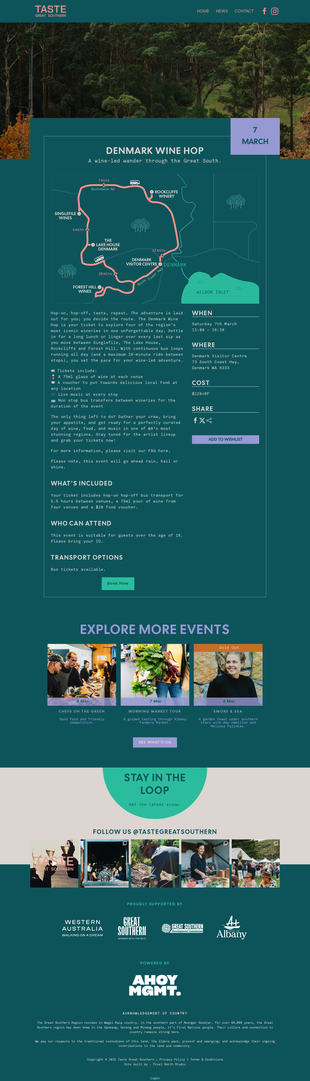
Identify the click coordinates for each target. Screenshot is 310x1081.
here (163, 451)
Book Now (118, 583)
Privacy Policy (172, 1059)
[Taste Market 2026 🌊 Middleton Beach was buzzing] (256, 863)
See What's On (155, 742)
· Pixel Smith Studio (168, 1064)
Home (203, 11)
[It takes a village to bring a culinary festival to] (105, 863)
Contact (244, 11)
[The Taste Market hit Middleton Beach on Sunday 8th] (205, 863)
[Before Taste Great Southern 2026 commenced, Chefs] (155, 863)
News (222, 11)
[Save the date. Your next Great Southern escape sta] (54, 863)
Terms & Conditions (206, 1059)
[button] (155, 239)
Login (155, 1078)
